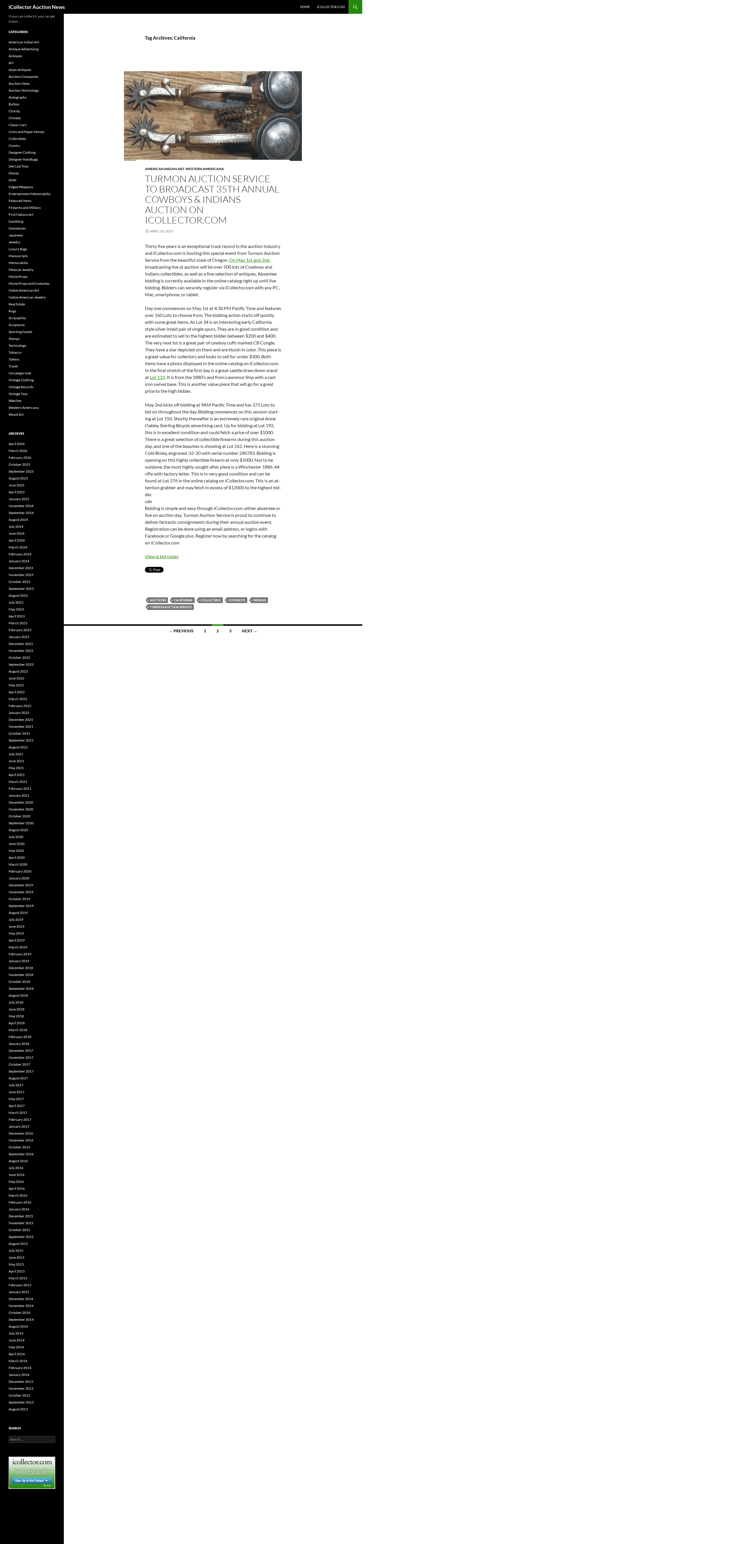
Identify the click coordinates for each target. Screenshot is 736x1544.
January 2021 (19, 795)
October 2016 (19, 1147)
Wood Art (16, 414)
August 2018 (18, 995)
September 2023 (21, 588)
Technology (17, 345)
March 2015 (18, 1278)
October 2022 (19, 657)
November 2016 (21, 1140)
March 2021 (18, 781)
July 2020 (16, 837)
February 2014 (20, 1368)
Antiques (15, 56)
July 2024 (16, 526)
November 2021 (21, 726)
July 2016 (16, 1168)
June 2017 (16, 1092)
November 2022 (21, 650)
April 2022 (17, 692)
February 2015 (20, 1285)
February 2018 (20, 1037)
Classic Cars (17, 125)
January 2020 (19, 878)
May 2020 (16, 850)
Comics (14, 145)
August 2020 (18, 830)
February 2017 (20, 1119)
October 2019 (19, 899)
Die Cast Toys (18, 166)
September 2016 (21, 1154)
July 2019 (16, 919)
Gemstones (17, 228)
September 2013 (21, 1402)
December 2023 (21, 568)
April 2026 (17, 444)
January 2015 (19, 1292)
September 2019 (21, 906)
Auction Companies (23, 76)
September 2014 (21, 1319)
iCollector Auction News (37, 7)
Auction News (19, 83)
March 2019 (18, 947)
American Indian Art (164, 169)
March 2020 (18, 864)
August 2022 (18, 671)
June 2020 (16, 844)
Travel (13, 366)
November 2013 (21, 1388)
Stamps (14, 338)
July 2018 (16, 1002)
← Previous (181, 630)
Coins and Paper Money (26, 132)
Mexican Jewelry (21, 269)
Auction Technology (24, 90)
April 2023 (17, 616)
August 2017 (18, 1078)
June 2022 (16, 678)
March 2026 (18, 450)
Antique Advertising (24, 49)
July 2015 (16, 1250)
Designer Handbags (23, 159)
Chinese (15, 118)
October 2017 (19, 1064)
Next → (249, 630)
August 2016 (18, 1161)
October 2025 (19, 464)
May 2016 (16, 1181)
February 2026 (20, 457)
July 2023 (16, 602)
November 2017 (21, 1057)
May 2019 (16, 933)
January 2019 (19, 961)
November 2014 (21, 1306)
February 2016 (20, 1202)
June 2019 (16, 926)
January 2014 (19, 1374)
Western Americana (204, 169)
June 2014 (16, 1340)
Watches (15, 400)
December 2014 (21, 1299)
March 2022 (18, 699)
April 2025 (17, 492)
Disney (14, 173)
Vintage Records (21, 387)
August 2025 (18, 478)
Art (11, 63)
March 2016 (18, 1195)
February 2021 (20, 788)
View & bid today (162, 556)
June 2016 (16, 1175)
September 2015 (21, 1237)
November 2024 (21, 506)
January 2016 (19, 1209)
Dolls (12, 180)
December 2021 (21, 719)
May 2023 (16, 609)
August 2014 (18, 1326)
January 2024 (19, 561)
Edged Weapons (21, 187)
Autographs (17, 97)
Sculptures (17, 325)
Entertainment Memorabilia (29, 194)
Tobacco (15, 352)
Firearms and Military (25, 207)
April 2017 (17, 1106)
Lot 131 (157, 377)
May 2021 (16, 768)
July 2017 (16, 1085)
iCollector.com (331, 7)
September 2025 (21, 471)
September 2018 (21, 988)
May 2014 (16, 1347)
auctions (158, 600)
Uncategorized (20, 373)
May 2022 (16, 685)
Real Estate (17, 304)
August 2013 (18, 1409)
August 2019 (18, 912)
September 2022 (21, 664)
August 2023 (18, 595)
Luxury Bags (18, 249)
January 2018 (19, 1043)
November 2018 (21, 975)
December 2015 (21, 1216)
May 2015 (16, 1264)
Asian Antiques (20, 70)
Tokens (14, 359)
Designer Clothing (22, 152)
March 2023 (18, 623)
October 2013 (19, 1395)
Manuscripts (18, 256)
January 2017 (19, 1126)
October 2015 (19, 1230)
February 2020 (20, 871)
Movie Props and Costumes (29, 283)
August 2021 (18, 747)
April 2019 (17, 940)
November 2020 (21, 809)
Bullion (14, 104)
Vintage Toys (18, 394)
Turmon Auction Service (171, 607)
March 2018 (18, 1030)
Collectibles (17, 138)
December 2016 (21, 1133)
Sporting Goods (20, 332)
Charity (14, 111)
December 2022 (21, 644)
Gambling (16, 221)
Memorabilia (18, 263)
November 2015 (21, 1223)
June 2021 (16, 761)
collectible (211, 600)
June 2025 (16, 485)
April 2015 (17, 1271)
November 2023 (21, 575)
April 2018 (17, 1023)
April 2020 (17, 857)
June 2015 (16, 1257)
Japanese (15, 235)
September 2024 (21, 513)
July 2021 (16, 754)
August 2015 (18, 1243)
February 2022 (20, 706)
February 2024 (20, 554)
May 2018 (16, 1016)
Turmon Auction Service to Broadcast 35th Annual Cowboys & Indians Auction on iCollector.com (212, 199)
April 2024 (17, 540)
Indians (259, 600)
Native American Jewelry (27, 297)
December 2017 (21, 1050)
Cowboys (237, 600)
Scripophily (17, 318)
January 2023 (19, 637)
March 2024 (18, 547)
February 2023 (20, 630)
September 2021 (21, 740)
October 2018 (19, 981)
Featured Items (20, 201)
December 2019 (21, 885)
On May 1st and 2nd (249, 260)
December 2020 (21, 802)
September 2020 (21, 823)
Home (305, 7)
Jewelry (14, 242)
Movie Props (18, 276)
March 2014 (18, 1361)
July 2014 (16, 1333)
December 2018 (21, 968)
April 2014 (17, 1354)
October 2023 (19, 582)
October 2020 (19, 816)
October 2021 (19, 733)
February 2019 (20, 954)
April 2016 (17, 1188)
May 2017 (16, 1099)
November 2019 (21, 892)
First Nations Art (21, 214)
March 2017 (18, 1112)
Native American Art (24, 290)
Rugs (12, 311)
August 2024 (18, 519)
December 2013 (21, 1381)
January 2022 (19, 713)
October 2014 (19, 1312)
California (183, 600)
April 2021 (17, 775)
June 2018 (16, 1009)
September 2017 (21, 1071)
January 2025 (19, 499)
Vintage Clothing (21, 380)
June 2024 (16, 533)
